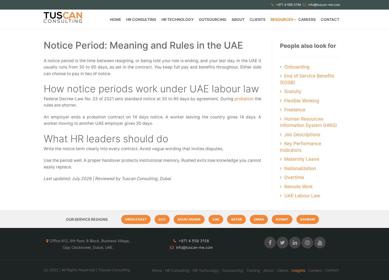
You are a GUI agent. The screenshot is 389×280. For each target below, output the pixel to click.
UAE (215, 219)
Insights (298, 270)
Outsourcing (213, 19)
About (238, 19)
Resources (281, 19)
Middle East (136, 219)
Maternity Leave (301, 159)
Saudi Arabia (189, 219)
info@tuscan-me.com (323, 5)
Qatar (236, 219)
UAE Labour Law (302, 195)
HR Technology (177, 19)
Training (253, 270)
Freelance (294, 109)
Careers (307, 19)
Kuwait (282, 219)
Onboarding (297, 67)
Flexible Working (301, 100)
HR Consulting (141, 19)
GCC (162, 219)
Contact (330, 19)
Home (115, 19)
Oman (259, 219)
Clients (257, 19)
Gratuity (292, 91)
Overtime (294, 177)
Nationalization (300, 168)
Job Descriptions (302, 134)
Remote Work (298, 186)
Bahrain (307, 219)
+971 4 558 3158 (288, 5)
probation (244, 98)
